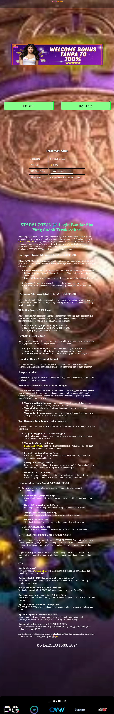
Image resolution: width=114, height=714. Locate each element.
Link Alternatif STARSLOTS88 (65, 177)
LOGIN (28, 106)
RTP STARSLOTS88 (61, 171)
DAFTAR (85, 106)
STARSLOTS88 (26, 242)
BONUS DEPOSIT (33, 446)
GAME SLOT (41, 571)
